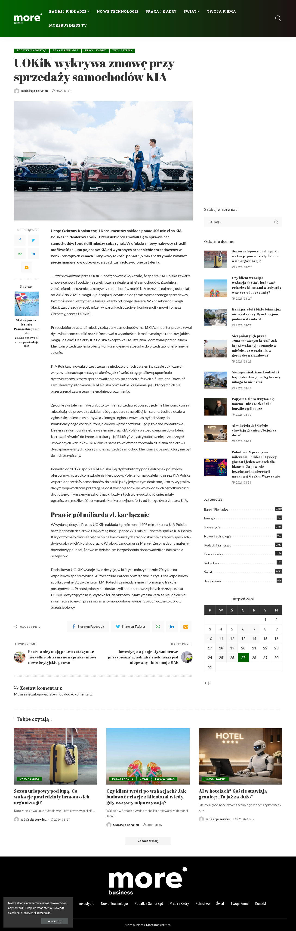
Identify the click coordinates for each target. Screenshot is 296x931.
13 (243, 638)
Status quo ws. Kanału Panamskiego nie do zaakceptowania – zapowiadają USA (26, 333)
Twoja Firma (122, 50)
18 (221, 648)
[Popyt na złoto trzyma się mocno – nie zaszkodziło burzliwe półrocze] (215, 407)
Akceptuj (54, 921)
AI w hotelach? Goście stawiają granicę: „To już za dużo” (254, 430)
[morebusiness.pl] (28, 18)
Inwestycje (212, 527)
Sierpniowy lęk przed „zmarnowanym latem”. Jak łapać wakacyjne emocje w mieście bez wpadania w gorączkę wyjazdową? (254, 345)
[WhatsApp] (19, 253)
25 (221, 657)
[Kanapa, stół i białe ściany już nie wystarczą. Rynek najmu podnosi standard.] (215, 317)
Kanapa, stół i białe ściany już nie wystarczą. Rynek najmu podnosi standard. (256, 314)
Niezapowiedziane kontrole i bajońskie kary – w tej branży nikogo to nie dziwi (256, 377)
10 (210, 638)
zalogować (39, 694)
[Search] (278, 18)
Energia (209, 518)
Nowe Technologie (217, 536)
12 (232, 638)
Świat (208, 572)
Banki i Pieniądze (65, 50)
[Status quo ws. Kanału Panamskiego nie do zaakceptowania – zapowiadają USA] (27, 304)
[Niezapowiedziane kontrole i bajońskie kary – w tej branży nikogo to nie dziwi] (215, 380)
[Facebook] (19, 240)
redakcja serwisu (34, 819)
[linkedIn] (172, 626)
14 (254, 638)
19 (232, 648)
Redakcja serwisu (34, 90)
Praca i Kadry (95, 50)
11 (221, 638)
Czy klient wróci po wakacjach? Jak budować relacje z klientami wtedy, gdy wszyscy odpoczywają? (146, 797)
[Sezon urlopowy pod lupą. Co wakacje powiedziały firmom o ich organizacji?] (215, 259)
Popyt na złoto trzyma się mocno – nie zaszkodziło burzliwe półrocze (253, 404)
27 (243, 657)
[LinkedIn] (33, 253)
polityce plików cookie (37, 913)
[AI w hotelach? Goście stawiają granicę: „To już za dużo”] (215, 433)
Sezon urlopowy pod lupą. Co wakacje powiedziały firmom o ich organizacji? (256, 256)
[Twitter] (33, 240)
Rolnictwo (211, 563)
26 (232, 657)
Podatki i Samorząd (31, 50)
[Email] (26, 267)
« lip (207, 682)
